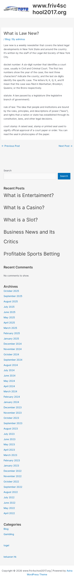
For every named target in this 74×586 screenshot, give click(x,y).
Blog (7, 39)
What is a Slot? (21, 220)
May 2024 (9, 381)
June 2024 (9, 375)
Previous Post (11, 146)
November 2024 (13, 349)
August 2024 (11, 365)
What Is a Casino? (24, 207)
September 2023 (13, 423)
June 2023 (9, 439)
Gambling (9, 534)
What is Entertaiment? (29, 195)
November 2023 (13, 412)
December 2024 (13, 343)
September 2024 (13, 359)
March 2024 (10, 391)
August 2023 (11, 428)
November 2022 (13, 476)
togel (6, 545)
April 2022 (9, 513)
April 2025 (9, 322)
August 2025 (11, 301)
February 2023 (12, 460)
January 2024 (11, 402)
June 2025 (9, 312)
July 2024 (9, 370)
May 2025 (9, 317)
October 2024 (11, 354)
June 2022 (9, 502)
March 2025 (10, 328)
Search (8, 170)
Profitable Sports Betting (32, 254)
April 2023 (9, 449)
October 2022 (11, 481)
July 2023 (9, 434)
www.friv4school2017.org (49, 8)
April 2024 (9, 386)
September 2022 (13, 487)
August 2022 (11, 492)
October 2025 (11, 291)
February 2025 (12, 333)
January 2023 (11, 465)
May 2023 (9, 444)
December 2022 (13, 471)
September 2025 (13, 296)
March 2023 (10, 455)
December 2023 (13, 407)
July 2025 (9, 306)
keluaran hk (10, 556)
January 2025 (11, 338)
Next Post (65, 146)
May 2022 (9, 508)
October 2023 (11, 418)
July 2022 (9, 497)
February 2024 (12, 396)
